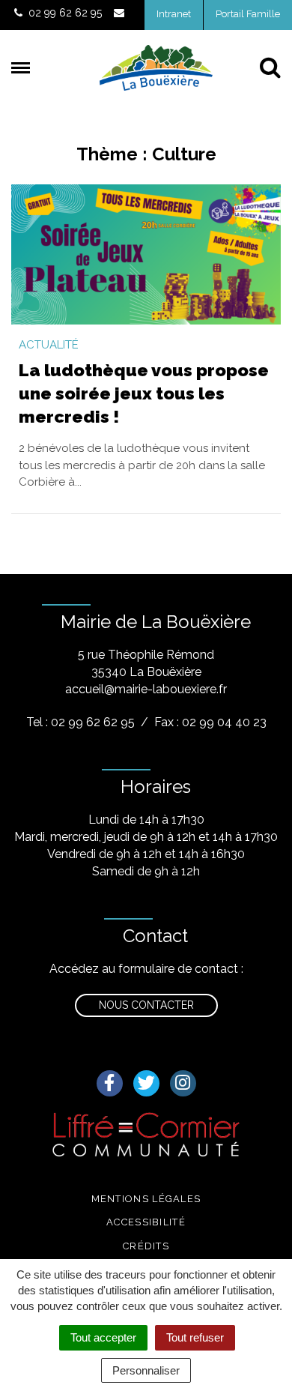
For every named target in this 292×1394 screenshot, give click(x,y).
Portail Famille (248, 13)
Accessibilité (146, 1222)
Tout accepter (103, 1337)
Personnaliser (146, 1370)
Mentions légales (146, 1198)
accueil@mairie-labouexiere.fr (146, 689)
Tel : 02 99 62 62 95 (80, 722)
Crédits (146, 1246)
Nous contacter (146, 1005)
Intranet (173, 13)
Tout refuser (195, 1337)
